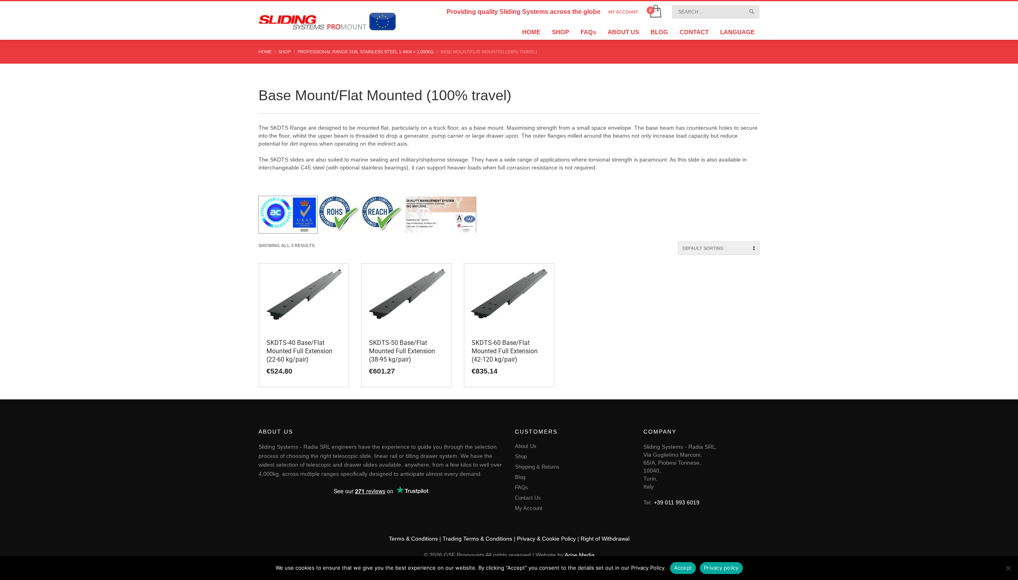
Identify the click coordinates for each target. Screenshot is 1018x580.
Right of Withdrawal (605, 538)
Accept (683, 567)
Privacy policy (721, 567)
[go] (752, 11)
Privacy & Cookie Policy (546, 538)
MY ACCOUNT (623, 12)
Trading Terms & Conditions (477, 538)
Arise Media (579, 555)
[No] (1008, 568)
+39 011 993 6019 (676, 502)
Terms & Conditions (413, 538)
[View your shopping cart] (655, 12)
